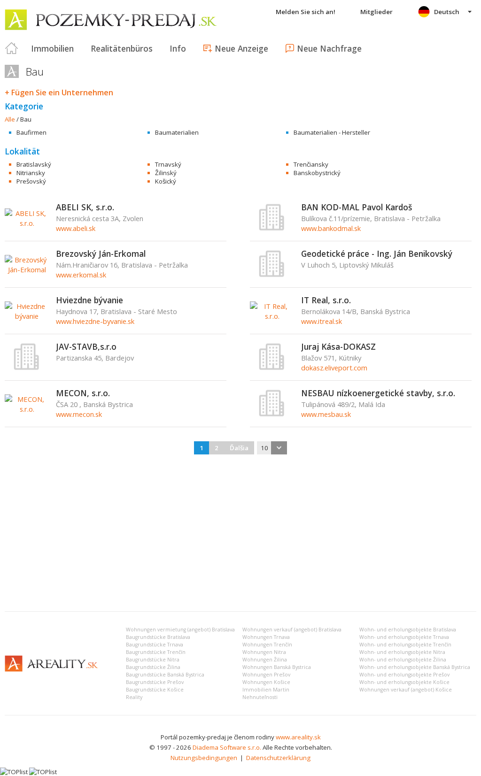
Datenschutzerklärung (278, 757)
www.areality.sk (298, 737)
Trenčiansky (311, 164)
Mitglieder (376, 12)
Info (178, 48)
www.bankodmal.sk (331, 228)
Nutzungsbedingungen (204, 757)
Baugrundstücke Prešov (155, 682)
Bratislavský (33, 164)
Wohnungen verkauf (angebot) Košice (405, 689)
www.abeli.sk (75, 228)
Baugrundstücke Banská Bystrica (165, 674)
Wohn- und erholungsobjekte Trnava (404, 637)
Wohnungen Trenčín (267, 644)
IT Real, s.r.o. (326, 300)
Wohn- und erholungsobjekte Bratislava (407, 629)
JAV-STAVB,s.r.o (86, 346)
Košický (165, 181)
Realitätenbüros (122, 48)
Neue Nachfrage (329, 48)
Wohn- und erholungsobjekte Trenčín (405, 644)
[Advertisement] (240, 533)
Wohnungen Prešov (266, 674)
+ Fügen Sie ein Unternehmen (59, 92)
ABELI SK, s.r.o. (85, 207)
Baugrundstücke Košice (155, 689)
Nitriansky (30, 173)
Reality (134, 697)
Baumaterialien (177, 132)
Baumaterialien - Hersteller (332, 132)
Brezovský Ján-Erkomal (101, 253)
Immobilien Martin (265, 689)
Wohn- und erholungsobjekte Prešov (404, 674)
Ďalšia (239, 448)
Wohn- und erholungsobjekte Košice (404, 682)
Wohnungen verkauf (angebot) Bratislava (291, 629)
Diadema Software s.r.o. (227, 747)
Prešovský (31, 181)
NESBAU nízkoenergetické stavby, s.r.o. (378, 393)
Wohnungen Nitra (264, 652)
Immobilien (52, 48)
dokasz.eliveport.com (334, 367)
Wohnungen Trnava (266, 637)
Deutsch (446, 12)
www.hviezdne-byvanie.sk (95, 321)
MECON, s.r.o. (83, 393)
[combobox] (272, 447)
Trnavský (168, 164)
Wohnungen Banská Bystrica (276, 667)
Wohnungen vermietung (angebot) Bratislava (180, 629)
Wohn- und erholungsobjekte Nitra (402, 652)
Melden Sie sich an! (305, 12)
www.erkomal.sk (81, 274)
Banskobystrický (317, 173)
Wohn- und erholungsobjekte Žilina (402, 659)
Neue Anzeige (241, 48)
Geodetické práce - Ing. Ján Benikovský (376, 253)
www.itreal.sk (321, 321)
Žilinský (166, 173)
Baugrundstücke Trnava (154, 644)
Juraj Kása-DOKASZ (338, 346)
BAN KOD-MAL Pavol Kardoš (356, 207)
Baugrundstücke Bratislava (158, 637)
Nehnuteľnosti (260, 697)
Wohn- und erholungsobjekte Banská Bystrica (414, 667)
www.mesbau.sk (326, 414)
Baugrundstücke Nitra (152, 659)
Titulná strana (12, 48)
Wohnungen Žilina (264, 659)
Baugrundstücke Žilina (153, 667)
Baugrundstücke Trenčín (156, 652)
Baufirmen (31, 132)
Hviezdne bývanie (89, 300)
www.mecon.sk (79, 414)
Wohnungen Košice (266, 682)
